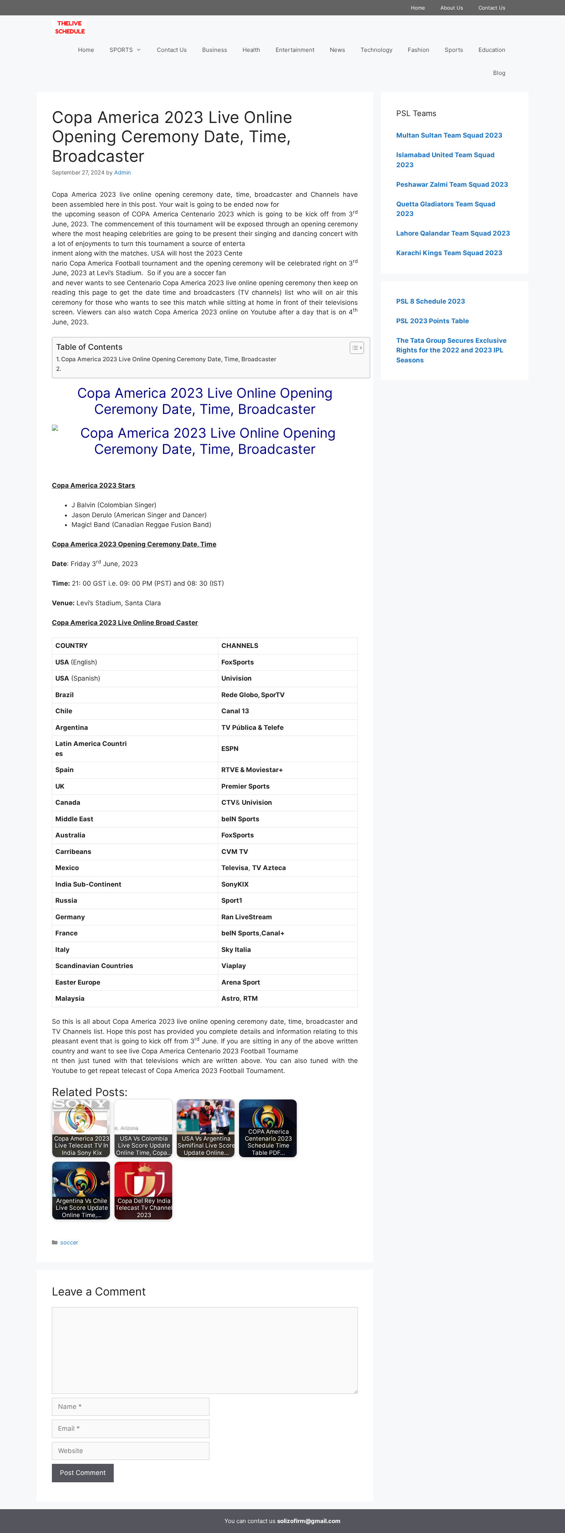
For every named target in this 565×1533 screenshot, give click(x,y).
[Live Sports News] (71, 26)
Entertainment (295, 49)
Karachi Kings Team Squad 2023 (449, 253)
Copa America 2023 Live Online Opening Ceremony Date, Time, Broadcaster (168, 359)
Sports (454, 49)
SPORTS (121, 49)
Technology (376, 49)
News (337, 49)
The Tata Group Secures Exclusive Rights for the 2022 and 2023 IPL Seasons (451, 350)
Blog (499, 72)
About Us (451, 8)
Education (492, 49)
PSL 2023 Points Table (432, 321)
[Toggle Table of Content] (353, 347)
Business (214, 49)
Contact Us (492, 8)
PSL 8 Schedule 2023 (430, 301)
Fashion (418, 49)
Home (418, 8)
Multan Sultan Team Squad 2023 (449, 135)
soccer (69, 1242)
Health (251, 49)
